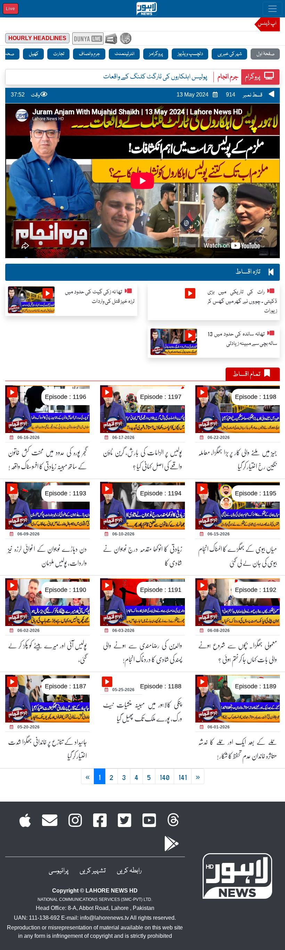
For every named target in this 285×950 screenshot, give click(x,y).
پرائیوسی (58, 871)
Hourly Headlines (37, 38)
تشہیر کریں (93, 871)
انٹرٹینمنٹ (124, 54)
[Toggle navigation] (272, 9)
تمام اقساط (247, 374)
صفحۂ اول (265, 54)
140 (165, 777)
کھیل (33, 54)
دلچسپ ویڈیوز (190, 54)
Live (10, 8)
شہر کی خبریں (229, 54)
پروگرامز (155, 54)
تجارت (58, 54)
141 (182, 777)
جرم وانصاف (89, 54)
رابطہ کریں (129, 871)
